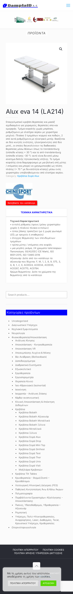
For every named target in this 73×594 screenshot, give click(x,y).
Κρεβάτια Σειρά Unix (30, 461)
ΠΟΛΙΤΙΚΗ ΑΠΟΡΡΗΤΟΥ (25, 549)
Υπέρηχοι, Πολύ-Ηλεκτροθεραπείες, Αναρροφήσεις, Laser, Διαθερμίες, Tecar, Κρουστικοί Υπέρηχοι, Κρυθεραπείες (37, 520)
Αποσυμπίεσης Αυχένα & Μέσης (33, 352)
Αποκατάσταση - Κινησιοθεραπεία (33, 344)
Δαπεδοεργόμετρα (25, 360)
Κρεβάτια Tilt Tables (26, 473)
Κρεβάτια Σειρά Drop (30, 441)
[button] (60, 49)
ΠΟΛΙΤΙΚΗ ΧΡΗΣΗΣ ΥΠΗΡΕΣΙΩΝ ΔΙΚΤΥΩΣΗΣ (38, 553)
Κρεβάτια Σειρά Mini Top (32, 445)
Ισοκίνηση (20, 389)
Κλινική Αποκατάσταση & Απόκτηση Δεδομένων (35, 403)
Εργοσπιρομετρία (24, 377)
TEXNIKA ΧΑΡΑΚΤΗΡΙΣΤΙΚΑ (36, 212)
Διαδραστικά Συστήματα (28, 365)
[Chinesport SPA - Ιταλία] (19, 192)
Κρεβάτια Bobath (28, 412)
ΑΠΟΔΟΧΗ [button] (48, 583)
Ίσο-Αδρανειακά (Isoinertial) (30, 385)
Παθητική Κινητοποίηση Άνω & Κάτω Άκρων (39, 489)
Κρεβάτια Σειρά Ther (30, 457)
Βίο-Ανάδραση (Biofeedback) (31, 356)
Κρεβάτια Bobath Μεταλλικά (34, 420)
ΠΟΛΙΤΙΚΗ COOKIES (53, 549)
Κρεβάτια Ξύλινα (28, 432)
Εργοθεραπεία (22, 373)
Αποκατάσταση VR (25, 348)
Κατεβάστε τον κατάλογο (21, 202)
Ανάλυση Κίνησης (25, 340)
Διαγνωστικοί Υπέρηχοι (24, 325)
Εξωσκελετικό (23, 369)
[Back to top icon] (36, 566)
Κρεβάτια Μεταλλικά (30, 428)
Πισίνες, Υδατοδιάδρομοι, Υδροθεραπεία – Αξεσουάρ (37, 507)
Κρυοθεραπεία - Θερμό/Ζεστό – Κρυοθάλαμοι (32, 479)
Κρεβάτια (20, 409)
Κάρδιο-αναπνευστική (27, 397)
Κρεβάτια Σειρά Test (30, 453)
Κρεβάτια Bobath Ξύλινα (32, 424)
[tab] (36, 212)
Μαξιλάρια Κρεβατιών (31, 469)
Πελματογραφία (23, 493)
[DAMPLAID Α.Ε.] (20, 5)
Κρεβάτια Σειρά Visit (30, 465)
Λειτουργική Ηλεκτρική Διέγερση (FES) (36, 485)
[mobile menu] (68, 5)
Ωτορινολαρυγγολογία (24, 527)
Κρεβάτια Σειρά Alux (28, 175)
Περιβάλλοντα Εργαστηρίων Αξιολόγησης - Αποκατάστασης (39, 499)
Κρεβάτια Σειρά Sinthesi (32, 449)
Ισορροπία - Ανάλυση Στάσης (31, 393)
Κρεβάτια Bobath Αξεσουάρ (34, 416)
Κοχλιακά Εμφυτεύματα (25, 329)
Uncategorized (20, 320)
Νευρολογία (18, 333)
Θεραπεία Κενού (24, 381)
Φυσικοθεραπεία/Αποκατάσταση (29, 337)
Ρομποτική (21, 512)
